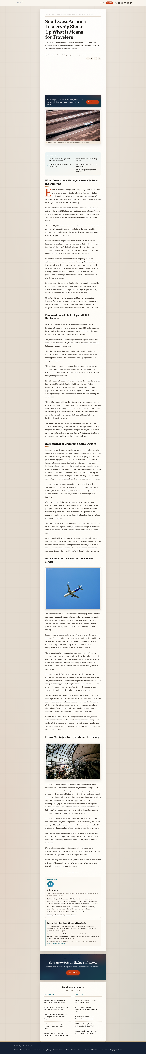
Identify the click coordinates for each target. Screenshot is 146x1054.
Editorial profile (51, 915)
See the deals (92, 102)
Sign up (109, 3)
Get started (73, 973)
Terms (87, 1050)
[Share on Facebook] (91, 58)
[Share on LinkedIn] (95, 58)
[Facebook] (119, 3)
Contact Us (37, 1050)
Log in (102, 3)
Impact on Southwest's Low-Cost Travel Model (86, 165)
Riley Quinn (50, 55)
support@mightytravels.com (113, 1050)
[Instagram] (122, 3)
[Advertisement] (73, 78)
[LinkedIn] (128, 3)
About (49, 943)
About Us (28, 1050)
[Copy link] (99, 58)
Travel (53, 14)
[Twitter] (116, 3)
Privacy (80, 1050)
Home (47, 14)
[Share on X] (88, 58)
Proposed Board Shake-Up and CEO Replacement (60, 165)
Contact (73, 915)
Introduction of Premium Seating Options (86, 160)
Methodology (62, 943)
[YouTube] (125, 3)
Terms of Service (58, 1050)
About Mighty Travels (63, 915)
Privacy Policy (47, 1050)
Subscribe (94, 1050)
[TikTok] (131, 3)
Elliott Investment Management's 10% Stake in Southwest (59, 160)
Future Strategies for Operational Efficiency (86, 171)
